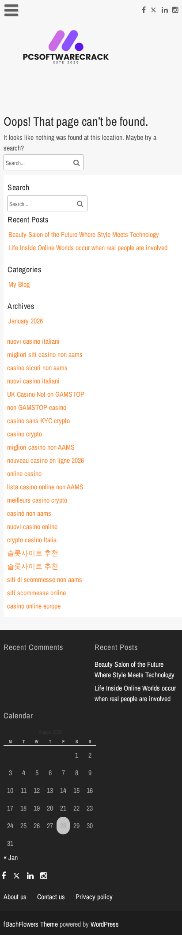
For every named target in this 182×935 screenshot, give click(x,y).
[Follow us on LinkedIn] (165, 8)
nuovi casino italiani (33, 341)
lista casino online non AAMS (45, 487)
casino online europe (34, 606)
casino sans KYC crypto (38, 420)
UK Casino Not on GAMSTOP (45, 394)
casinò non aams (29, 513)
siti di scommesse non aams (44, 579)
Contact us (51, 896)
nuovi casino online (32, 526)
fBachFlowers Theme (31, 924)
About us (15, 896)
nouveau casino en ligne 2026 (45, 460)
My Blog (19, 284)
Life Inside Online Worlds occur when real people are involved (87, 247)
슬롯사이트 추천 (32, 553)
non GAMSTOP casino (36, 407)
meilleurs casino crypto (37, 500)
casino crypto (24, 434)
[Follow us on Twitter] (153, 8)
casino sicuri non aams (37, 367)
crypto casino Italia (32, 539)
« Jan (11, 857)
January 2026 (25, 321)
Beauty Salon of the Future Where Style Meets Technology (83, 234)
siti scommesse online (36, 592)
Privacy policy (94, 896)
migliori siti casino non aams (45, 354)
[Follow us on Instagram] (175, 8)
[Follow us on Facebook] (144, 8)
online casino (24, 473)
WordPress (105, 924)
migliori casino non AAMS (41, 447)
